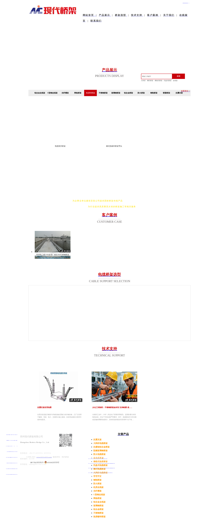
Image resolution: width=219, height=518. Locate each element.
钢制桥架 (97, 480)
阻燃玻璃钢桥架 (100, 450)
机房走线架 (98, 487)
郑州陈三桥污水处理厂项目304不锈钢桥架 (52, 255)
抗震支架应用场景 (44, 407)
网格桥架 (97, 498)
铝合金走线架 (99, 502)
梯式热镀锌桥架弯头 (114, 146)
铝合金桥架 (98, 509)
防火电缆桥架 (99, 454)
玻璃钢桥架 (98, 505)
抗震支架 (97, 439)
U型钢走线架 (99, 494)
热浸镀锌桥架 (99, 516)
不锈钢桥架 (98, 513)
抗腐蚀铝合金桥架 (101, 447)
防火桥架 (97, 483)
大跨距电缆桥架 (100, 443)
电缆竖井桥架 (60, 146)
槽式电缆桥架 (99, 469)
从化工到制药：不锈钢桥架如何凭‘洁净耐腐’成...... (112, 407)
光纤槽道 (97, 491)
